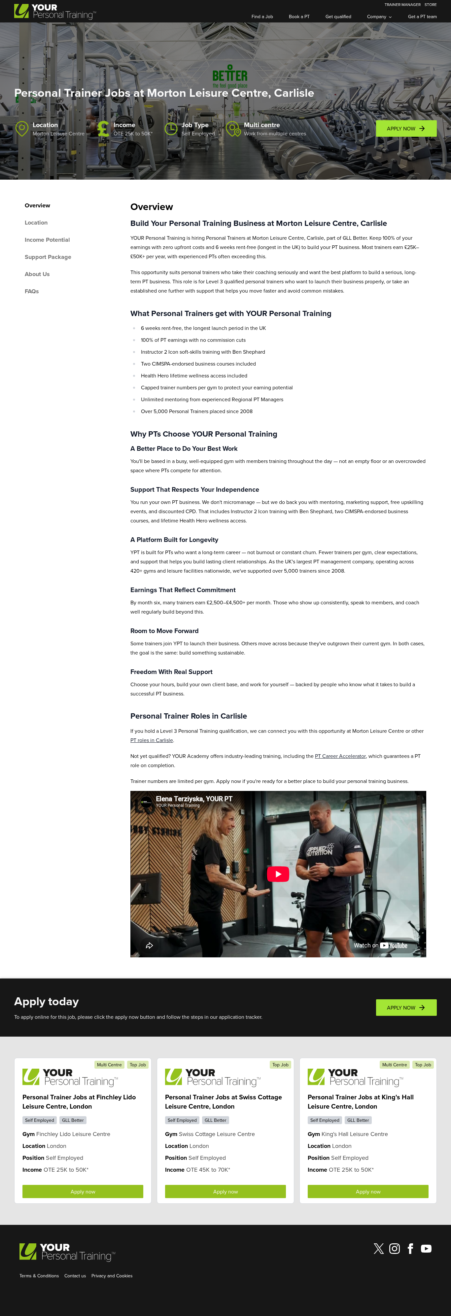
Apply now (83, 1191)
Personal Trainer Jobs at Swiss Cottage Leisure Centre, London (223, 1101)
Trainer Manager (403, 4)
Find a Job (262, 16)
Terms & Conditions (39, 1275)
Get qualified (338, 16)
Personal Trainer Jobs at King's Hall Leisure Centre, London (361, 1101)
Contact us (75, 1275)
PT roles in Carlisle (151, 740)
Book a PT (299, 16)
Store (431, 4)
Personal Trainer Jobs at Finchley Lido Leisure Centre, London (79, 1101)
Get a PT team (422, 16)
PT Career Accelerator (340, 756)
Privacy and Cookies (112, 1275)
